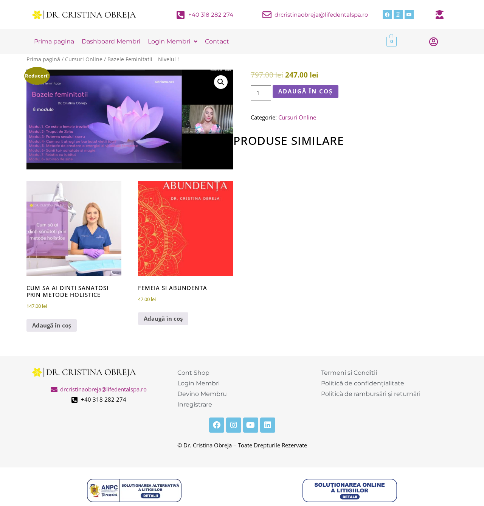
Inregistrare (194, 404)
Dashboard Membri (111, 41)
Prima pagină (43, 59)
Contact (217, 41)
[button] (221, 82)
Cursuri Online (83, 59)
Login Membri (169, 41)
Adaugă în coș (305, 91)
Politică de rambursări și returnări (370, 393)
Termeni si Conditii (349, 372)
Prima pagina (54, 41)
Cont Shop (193, 372)
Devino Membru (202, 393)
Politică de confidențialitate (362, 383)
